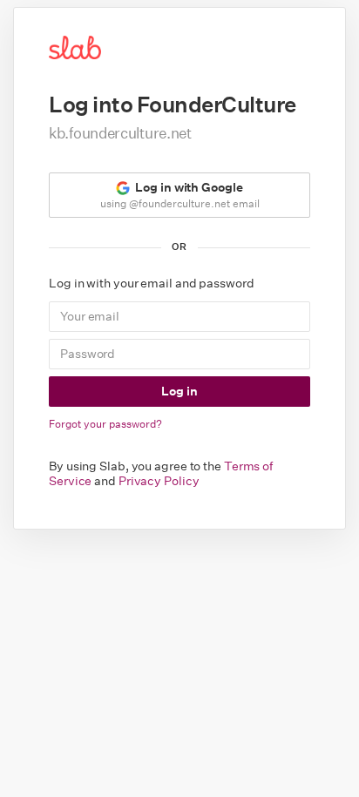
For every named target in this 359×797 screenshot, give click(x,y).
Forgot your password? (105, 423)
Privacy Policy (159, 481)
